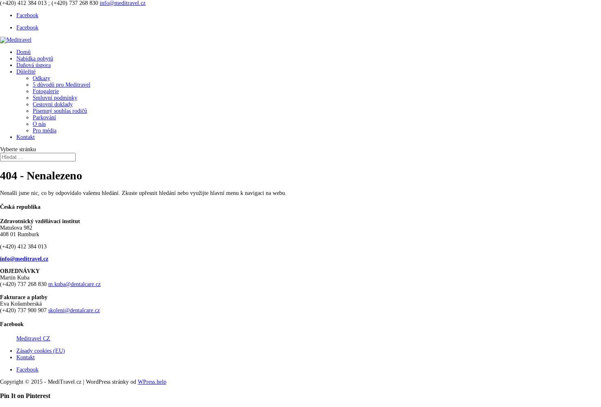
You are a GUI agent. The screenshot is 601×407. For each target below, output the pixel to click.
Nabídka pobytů (34, 59)
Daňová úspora (33, 65)
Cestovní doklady (53, 104)
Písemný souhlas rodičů (60, 111)
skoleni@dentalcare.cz (74, 310)
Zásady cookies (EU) (40, 351)
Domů (23, 52)
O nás (39, 124)
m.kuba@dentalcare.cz (74, 284)
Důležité (26, 72)
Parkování (44, 117)
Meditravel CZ (33, 338)
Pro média (44, 130)
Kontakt (25, 137)
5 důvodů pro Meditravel (61, 85)
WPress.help (152, 382)
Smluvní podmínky (55, 98)
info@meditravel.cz (24, 259)
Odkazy (41, 78)
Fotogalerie (46, 91)
